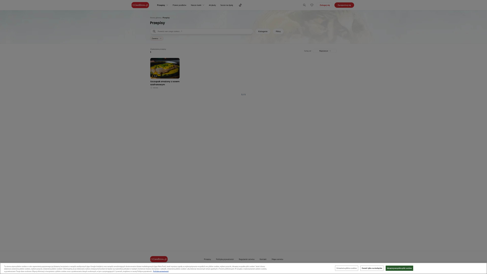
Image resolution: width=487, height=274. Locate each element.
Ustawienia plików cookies (346, 268)
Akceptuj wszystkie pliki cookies (399, 268)
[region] (243, 268)
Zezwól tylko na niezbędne (372, 268)
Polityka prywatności (161, 271)
